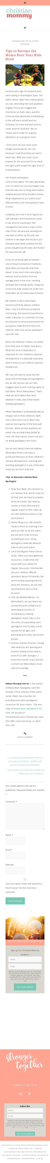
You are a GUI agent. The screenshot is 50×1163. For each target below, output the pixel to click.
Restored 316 (25, 1148)
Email (9, 849)
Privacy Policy (18, 981)
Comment (11, 801)
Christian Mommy (25, 13)
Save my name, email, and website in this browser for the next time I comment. (24, 887)
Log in (39, 1158)
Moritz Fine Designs (35, 1152)
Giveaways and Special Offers (25, 41)
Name (9, 835)
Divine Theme (29, 1155)
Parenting (25, 44)
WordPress (28, 1158)
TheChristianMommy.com (34, 1145)
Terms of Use (31, 981)
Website (10, 864)
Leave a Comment (25, 737)
